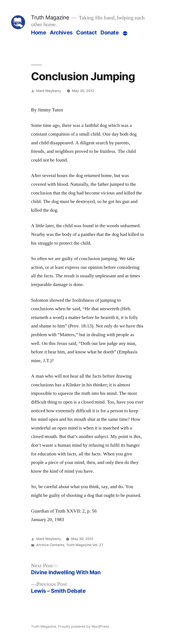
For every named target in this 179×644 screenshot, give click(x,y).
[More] (125, 33)
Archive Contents (50, 545)
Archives (61, 32)
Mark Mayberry (48, 91)
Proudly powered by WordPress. (84, 626)
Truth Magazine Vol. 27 (84, 545)
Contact (86, 32)
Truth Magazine (50, 17)
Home (38, 32)
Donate (109, 32)
